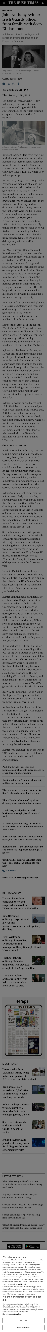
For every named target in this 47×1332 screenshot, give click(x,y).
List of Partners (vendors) (12, 1314)
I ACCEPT (23, 1320)
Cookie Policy (22, 1284)
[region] (23, 1291)
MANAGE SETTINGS (23, 1327)
